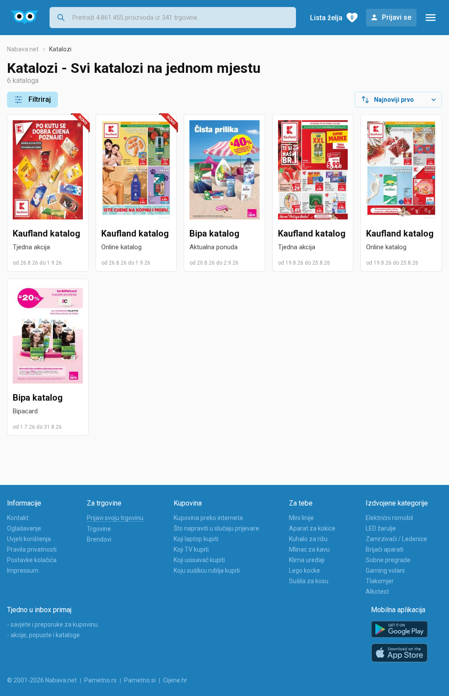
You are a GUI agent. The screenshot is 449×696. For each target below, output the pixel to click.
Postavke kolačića (32, 559)
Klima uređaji (306, 559)
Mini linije (301, 517)
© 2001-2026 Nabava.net (42, 680)
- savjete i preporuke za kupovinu (52, 624)
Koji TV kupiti (191, 549)
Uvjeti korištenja (29, 538)
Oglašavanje (24, 528)
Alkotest (377, 591)
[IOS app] (399, 653)
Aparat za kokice (312, 528)
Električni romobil (389, 517)
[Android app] (399, 629)
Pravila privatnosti (32, 549)
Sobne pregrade (388, 559)
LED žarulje (381, 528)
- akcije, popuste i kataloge (43, 635)
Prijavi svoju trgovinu (115, 517)
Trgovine (99, 528)
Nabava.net (23, 49)
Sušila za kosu (308, 581)
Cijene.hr (175, 680)
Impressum (23, 570)
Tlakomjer (380, 581)
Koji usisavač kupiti (199, 559)
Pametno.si (140, 680)
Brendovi (99, 539)
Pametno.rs (100, 680)
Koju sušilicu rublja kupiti (207, 570)
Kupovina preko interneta (208, 517)
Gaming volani (385, 570)
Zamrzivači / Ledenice (396, 538)
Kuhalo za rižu (308, 538)
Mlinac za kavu (309, 549)
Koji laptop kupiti (196, 538)
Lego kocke (304, 570)
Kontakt (18, 517)
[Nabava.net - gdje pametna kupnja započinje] (25, 18)
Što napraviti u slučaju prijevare (216, 528)
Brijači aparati (384, 549)
